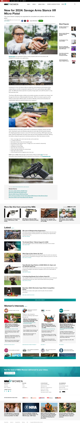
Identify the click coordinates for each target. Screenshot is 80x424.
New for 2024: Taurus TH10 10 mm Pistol (18, 194)
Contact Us (6, 384)
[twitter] (25, 20)
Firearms (8, 21)
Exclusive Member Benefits (63, 386)
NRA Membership (44, 386)
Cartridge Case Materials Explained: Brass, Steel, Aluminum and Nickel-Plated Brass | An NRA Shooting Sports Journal (67, 332)
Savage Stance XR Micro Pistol (18, 186)
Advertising (6, 386)
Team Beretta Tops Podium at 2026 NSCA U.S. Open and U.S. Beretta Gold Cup (39, 265)
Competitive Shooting (30, 294)
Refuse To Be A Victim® (14, 310)
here (42, 154)
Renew (14, 0)
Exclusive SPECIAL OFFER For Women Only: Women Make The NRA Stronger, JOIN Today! (30, 415)
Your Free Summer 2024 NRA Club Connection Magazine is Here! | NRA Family (29, 326)
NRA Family (48, 310)
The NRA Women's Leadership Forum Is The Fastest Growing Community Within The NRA (11, 415)
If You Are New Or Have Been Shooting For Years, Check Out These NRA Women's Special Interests (66, 415)
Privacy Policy (6, 422)
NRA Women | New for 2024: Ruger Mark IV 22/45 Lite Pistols (30, 219)
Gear (25, 236)
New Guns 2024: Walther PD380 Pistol (18, 191)
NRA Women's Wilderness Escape (33, 350)
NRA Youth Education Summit (51, 350)
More (12, 228)
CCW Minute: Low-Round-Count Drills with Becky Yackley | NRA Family (67, 337)
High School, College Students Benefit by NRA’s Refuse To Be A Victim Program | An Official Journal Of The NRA (12, 336)
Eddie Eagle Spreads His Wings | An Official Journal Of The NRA (29, 334)
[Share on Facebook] (22, 20)
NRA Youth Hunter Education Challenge (69, 350)
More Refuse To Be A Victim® (9, 344)
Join (11, 0)
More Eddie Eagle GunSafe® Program (28, 344)
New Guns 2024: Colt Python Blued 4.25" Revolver (21, 197)
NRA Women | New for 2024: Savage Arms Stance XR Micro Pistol (66, 220)
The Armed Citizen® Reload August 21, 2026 (35, 242)
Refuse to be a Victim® (44, 389)
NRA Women (66, 310)
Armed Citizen (41, 4)
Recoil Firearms (63, 328)
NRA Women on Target (44, 390)
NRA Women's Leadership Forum (46, 387)
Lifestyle (26, 257)
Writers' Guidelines (7, 387)
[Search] (75, 4)
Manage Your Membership (63, 389)
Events (26, 272)
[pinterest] (28, 20)
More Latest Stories (44, 300)
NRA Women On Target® (14, 350)
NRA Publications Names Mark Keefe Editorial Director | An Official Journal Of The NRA (49, 340)
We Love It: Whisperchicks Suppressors (33, 231)
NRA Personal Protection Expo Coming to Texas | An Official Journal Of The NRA (12, 341)
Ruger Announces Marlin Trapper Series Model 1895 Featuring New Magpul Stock (28, 195)
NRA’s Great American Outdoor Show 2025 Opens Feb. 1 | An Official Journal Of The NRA (49, 325)
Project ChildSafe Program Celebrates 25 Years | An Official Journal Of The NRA (30, 331)
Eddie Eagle (32, 322)
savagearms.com (46, 156)
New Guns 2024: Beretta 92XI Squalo (18, 192)
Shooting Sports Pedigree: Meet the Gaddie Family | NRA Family (48, 331)
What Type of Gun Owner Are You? (32, 254)
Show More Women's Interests (46, 357)
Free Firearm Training (70, 328)
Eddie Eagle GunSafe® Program (32, 310)
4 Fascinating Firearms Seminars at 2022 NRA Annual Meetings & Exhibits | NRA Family (12, 332)
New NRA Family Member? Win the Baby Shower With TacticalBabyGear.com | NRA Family (49, 335)
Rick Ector (62, 329)
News (28, 4)
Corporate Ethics (17, 422)
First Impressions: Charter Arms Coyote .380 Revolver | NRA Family (12, 220)
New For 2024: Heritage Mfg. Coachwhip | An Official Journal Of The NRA (48, 220)
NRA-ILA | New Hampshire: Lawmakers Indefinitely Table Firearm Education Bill (30, 320)
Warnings (23, 422)
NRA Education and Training (29, 323)
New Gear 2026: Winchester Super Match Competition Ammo (38, 288)
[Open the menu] (65, 4)
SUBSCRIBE (9, 373)
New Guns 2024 (26, 186)
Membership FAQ (62, 387)
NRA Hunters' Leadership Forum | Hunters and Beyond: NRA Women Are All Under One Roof (12, 325)
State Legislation (26, 322)
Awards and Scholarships (45, 384)
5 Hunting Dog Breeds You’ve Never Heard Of (35, 276)
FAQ (27, 422)
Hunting (29, 280)
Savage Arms (12, 56)
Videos (33, 4)
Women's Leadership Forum (53, 4)
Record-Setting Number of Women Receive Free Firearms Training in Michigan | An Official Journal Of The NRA (67, 325)
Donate (17, 0)
